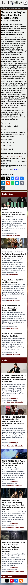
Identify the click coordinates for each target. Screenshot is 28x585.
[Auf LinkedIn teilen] (3, 183)
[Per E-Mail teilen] (22, 183)
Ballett (8, 274)
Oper (21, 485)
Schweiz (8, 328)
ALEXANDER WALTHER (13, 398)
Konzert (8, 402)
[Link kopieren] (3, 188)
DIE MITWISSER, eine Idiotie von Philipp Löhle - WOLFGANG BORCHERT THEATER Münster (14, 214)
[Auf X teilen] (3, 178)
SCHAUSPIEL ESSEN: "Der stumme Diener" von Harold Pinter (12, 334)
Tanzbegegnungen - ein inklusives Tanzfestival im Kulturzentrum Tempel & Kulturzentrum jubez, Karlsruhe (14, 254)
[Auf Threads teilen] (8, 178)
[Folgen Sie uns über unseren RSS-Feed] (21, 581)
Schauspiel (16, 157)
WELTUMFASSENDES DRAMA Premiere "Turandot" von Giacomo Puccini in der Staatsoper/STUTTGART (13, 463)
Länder (16, 402)
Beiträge (6, 8)
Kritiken (12, 402)
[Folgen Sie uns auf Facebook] (16, 581)
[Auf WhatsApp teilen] (12, 183)
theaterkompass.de (18, 170)
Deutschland (10, 157)
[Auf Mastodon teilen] (17, 178)
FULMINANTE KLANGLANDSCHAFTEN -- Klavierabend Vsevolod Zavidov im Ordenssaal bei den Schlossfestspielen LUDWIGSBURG (14, 378)
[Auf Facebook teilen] (22, 178)
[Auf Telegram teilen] (17, 183)
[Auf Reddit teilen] (8, 183)
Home (2, 8)
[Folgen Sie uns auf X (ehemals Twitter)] (7, 581)
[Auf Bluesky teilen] (12, 178)
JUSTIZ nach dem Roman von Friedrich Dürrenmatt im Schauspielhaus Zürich (11, 307)
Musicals (22, 571)
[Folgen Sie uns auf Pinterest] (12, 581)
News (20, 157)
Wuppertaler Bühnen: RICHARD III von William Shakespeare (12, 281)
